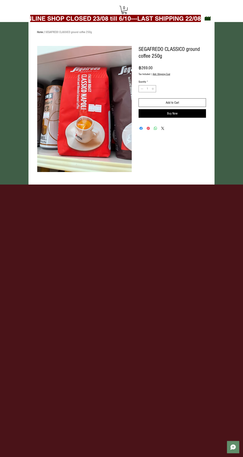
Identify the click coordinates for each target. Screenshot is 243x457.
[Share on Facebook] (141, 128)
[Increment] (153, 88)
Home (40, 32)
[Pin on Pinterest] (148, 128)
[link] (124, 10)
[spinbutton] (147, 88)
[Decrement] (141, 88)
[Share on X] (162, 128)
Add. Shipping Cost (161, 74)
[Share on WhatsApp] (155, 128)
